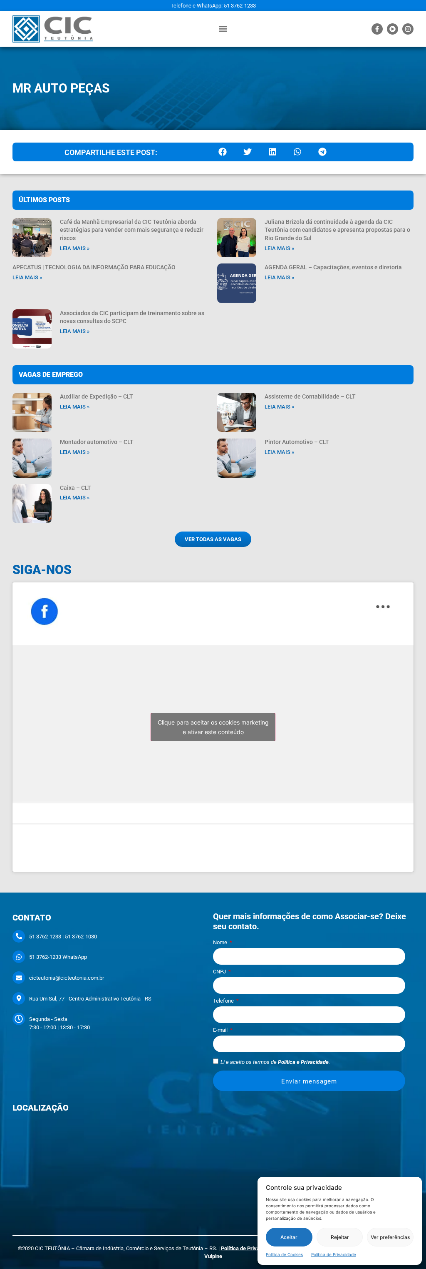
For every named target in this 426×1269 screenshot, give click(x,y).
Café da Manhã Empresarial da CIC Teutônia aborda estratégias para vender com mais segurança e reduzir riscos (131, 229)
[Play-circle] (392, 29)
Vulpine (213, 1256)
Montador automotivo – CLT (97, 442)
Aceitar (288, 1237)
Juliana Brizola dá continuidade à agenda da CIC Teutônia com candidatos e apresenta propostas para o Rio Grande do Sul (337, 229)
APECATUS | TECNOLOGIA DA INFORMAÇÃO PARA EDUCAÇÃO (94, 267)
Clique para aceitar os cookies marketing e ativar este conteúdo (213, 727)
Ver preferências (390, 1237)
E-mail (221, 1030)
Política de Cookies (284, 1254)
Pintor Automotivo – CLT (297, 442)
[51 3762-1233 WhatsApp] (18, 956)
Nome (220, 942)
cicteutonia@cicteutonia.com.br (66, 978)
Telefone (224, 1001)
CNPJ (220, 972)
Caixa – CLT (75, 487)
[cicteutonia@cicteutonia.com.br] (18, 977)
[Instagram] (408, 29)
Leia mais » (74, 248)
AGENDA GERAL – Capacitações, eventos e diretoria (333, 267)
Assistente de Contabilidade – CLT (310, 396)
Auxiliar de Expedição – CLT (96, 396)
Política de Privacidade (333, 1254)
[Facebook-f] (377, 29)
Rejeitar (340, 1237)
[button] (223, 29)
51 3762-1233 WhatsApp (58, 957)
